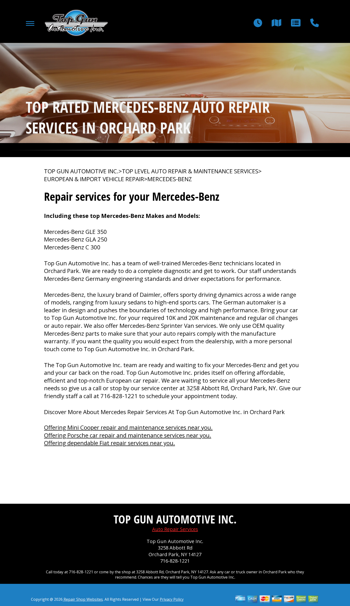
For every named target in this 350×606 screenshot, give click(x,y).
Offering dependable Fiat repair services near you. (109, 443)
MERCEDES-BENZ (169, 179)
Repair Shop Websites (83, 599)
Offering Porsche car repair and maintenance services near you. (127, 435)
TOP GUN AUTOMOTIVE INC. (81, 171)
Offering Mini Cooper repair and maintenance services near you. (128, 427)
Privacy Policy (172, 599)
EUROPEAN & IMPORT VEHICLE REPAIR (94, 179)
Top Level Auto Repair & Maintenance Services (190, 171)
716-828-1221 (119, 396)
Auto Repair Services (175, 529)
